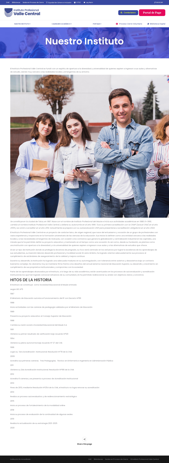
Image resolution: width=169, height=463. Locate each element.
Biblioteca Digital (157, 24)
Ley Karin (89, 2)
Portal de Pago (152, 12)
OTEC (78, 2)
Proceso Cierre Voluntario (130, 24)
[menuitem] (8, 2)
